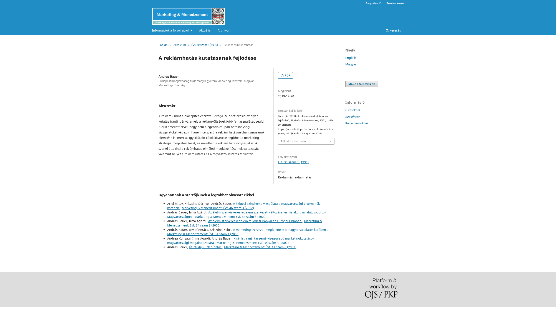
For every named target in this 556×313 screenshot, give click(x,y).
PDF (287, 75)
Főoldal (163, 45)
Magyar (350, 64)
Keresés (395, 30)
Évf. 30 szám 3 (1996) (204, 45)
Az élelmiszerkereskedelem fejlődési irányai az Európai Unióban (255, 221)
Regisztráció (373, 3)
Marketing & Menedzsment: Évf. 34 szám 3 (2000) (230, 217)
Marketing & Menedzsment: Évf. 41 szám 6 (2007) (260, 247)
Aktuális (205, 30)
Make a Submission (361, 84)
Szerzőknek (352, 116)
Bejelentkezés (395, 3)
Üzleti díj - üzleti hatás (205, 247)
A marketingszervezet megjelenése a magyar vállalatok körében (280, 230)
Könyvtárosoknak (356, 123)
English (350, 58)
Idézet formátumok (293, 141)
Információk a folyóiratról (171, 30)
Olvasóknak (353, 110)
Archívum (225, 30)
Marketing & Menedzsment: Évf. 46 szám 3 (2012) (218, 208)
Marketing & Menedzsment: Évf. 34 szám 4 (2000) (203, 234)
